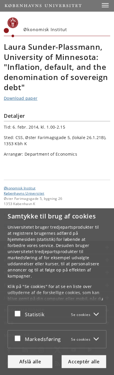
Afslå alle (30, 361)
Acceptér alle (83, 361)
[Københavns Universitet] (11, 27)
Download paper (20, 98)
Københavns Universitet (24, 193)
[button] (105, 5)
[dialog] (57, 291)
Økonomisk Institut (19, 188)
